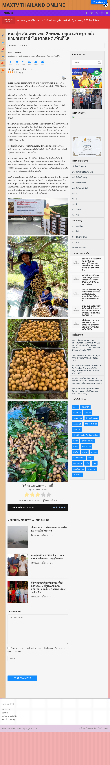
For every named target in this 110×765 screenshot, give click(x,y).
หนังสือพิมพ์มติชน (79, 182)
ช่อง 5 (74, 198)
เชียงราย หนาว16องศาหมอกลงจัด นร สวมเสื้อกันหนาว (49, 529)
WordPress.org (8, 719)
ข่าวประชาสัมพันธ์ (79, 237)
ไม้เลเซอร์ (77, 474)
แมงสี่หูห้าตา (78, 469)
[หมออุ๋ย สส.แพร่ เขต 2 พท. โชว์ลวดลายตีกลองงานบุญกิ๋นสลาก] (18, 565)
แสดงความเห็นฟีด (9, 716)
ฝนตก (75, 446)
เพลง (90, 457)
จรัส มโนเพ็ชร (91, 423)
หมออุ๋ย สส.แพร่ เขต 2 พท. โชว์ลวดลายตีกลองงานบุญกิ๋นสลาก (47, 556)
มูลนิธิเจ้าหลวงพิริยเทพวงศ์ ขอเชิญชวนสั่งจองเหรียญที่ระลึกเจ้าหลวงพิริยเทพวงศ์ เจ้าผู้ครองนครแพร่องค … (90, 279)
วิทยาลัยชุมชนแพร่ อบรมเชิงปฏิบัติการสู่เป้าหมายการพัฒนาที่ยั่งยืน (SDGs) (86, 358)
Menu (7, 12)
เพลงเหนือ (77, 463)
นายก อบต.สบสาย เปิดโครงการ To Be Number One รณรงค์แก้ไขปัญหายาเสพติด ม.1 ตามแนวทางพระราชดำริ (86, 369)
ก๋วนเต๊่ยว (85, 407)
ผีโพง (75, 440)
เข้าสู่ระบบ (6, 709)
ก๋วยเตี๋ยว (77, 412)
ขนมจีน (88, 412)
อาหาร (94, 452)
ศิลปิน (75, 452)
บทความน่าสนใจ (79, 247)
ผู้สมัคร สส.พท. (88, 440)
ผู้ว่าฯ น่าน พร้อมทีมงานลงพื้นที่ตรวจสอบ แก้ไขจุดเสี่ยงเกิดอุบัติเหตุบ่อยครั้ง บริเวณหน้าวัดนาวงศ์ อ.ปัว (49, 587)
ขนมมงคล (77, 418)
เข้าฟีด (5, 712)
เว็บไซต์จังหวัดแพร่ (79, 166)
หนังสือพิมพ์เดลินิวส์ (80, 188)
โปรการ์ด (92, 469)
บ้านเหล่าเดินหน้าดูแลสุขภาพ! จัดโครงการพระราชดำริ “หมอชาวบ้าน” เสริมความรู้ (86, 391)
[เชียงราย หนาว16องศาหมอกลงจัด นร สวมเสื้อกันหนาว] (18, 537)
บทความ (76, 429)
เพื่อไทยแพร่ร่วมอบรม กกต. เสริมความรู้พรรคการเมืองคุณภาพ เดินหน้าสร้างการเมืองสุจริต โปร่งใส (90, 324)
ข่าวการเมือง (77, 226)
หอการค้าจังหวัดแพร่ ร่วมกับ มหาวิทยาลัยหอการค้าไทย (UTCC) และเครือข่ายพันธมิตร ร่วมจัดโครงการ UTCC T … (91, 264)
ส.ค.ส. (84, 452)
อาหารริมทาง (78, 457)
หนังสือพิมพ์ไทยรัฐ (79, 177)
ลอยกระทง (86, 446)
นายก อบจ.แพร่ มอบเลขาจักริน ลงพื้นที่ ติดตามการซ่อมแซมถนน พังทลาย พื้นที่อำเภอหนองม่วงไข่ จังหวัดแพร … (91, 310)
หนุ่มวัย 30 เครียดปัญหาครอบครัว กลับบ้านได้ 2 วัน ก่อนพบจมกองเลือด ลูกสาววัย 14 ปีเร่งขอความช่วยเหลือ (87, 380)
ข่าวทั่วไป (12, 45)
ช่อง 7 (74, 204)
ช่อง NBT (76, 215)
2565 (75, 407)
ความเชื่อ (77, 423)
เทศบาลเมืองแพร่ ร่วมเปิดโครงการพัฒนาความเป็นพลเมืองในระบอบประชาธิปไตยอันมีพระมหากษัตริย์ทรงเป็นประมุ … (91, 295)
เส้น (87, 463)
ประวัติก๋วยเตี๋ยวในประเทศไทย (85, 435)
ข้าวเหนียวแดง (92, 418)
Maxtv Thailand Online (33, 5)
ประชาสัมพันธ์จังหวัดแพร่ (82, 172)
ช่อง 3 (74, 193)
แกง (94, 463)
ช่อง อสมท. (76, 209)
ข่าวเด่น (75, 242)
